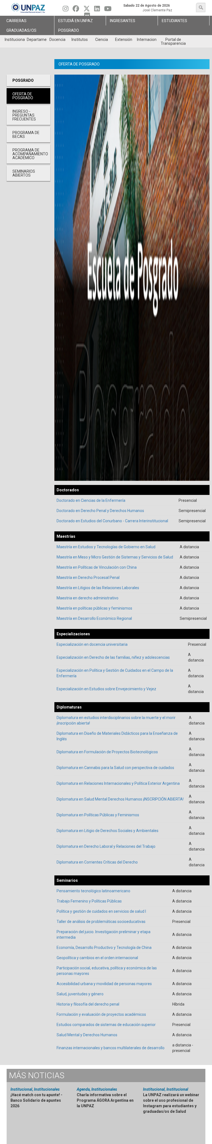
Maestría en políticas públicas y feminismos (94, 608)
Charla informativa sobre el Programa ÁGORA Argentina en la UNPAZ (105, 1100)
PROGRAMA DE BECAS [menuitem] (25, 134)
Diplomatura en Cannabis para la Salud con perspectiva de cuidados (115, 767)
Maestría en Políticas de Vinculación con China (97, 567)
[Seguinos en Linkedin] (97, 10)
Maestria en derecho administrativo (87, 598)
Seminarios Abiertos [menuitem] (23, 173)
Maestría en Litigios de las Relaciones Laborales (98, 588)
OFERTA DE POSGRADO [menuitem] (22, 96)
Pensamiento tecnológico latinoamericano (93, 891)
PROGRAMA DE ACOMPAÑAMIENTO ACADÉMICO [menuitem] (30, 154)
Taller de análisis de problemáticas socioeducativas (101, 921)
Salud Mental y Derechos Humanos (87, 1035)
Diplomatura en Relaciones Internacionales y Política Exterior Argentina (118, 783)
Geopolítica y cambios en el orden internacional (97, 958)
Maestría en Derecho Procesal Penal (88, 577)
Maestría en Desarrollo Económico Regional (94, 618)
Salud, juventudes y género (80, 994)
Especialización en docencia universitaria (92, 644)
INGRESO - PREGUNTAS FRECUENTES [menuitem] (24, 115)
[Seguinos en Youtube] (108, 10)
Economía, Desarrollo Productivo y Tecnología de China (104, 947)
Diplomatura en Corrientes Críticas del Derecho (97, 862)
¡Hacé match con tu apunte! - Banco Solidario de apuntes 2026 (36, 1100)
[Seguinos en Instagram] (65, 10)
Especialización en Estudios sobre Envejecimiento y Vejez (106, 689)
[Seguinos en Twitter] (86, 10)
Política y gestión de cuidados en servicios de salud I (101, 911)
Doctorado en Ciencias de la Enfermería (91, 500)
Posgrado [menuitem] (68, 30)
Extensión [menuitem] (123, 39)
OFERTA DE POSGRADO (79, 64)
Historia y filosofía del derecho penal (88, 1004)
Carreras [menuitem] (16, 21)
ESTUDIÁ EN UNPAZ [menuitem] (75, 21)
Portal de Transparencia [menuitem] (173, 41)
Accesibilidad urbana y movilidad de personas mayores (104, 984)
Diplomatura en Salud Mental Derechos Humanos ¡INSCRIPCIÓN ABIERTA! (120, 799)
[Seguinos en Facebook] (76, 10)
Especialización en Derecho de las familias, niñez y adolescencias (113, 657)
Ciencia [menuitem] (101, 39)
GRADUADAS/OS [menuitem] (21, 30)
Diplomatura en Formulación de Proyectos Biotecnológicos (107, 752)
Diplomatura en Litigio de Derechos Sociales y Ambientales (107, 830)
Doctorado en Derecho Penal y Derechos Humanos (100, 510)
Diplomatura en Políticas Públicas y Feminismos (98, 815)
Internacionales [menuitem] (147, 39)
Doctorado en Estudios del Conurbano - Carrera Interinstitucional (112, 521)
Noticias (36, 1075)
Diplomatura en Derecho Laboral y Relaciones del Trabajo (106, 846)
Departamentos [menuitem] (36, 39)
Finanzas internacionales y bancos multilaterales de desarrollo (111, 1048)
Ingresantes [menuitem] (122, 21)
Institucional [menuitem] (14, 39)
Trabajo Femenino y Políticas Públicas (89, 901)
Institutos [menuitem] (79, 39)
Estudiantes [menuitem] (174, 21)
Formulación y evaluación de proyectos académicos (101, 1014)
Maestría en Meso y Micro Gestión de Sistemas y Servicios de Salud (115, 557)
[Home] (28, 8)
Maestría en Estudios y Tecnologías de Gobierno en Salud (106, 547)
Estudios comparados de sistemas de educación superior (106, 1024)
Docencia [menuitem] (57, 39)
